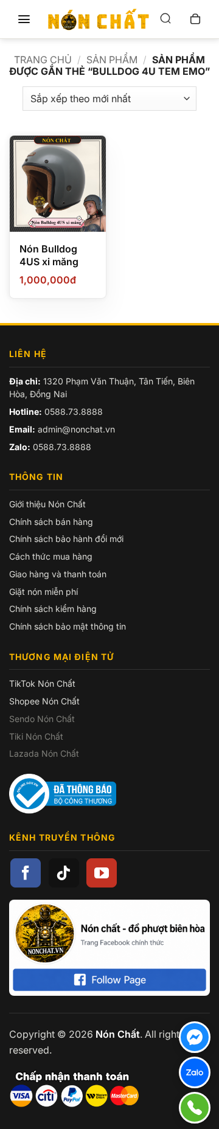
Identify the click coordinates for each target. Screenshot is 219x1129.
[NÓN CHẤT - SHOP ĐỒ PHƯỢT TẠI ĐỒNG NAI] (98, 19)
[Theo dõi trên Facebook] (25, 873)
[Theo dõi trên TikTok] (64, 873)
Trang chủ (43, 60)
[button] (23, 19)
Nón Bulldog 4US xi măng (48, 255)
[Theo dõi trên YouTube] (101, 873)
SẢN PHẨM (111, 60)
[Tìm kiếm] (165, 19)
